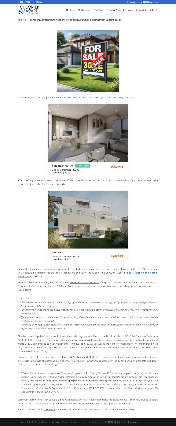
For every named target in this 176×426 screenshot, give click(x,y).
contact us (49, 409)
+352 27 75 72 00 (25, 2)
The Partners (84, 10)
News (130, 10)
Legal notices (130, 422)
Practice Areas (114, 10)
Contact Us (141, 10)
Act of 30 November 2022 (84, 282)
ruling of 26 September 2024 (75, 357)
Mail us (39, 2)
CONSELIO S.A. (112, 422)
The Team (99, 10)
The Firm (70, 10)
